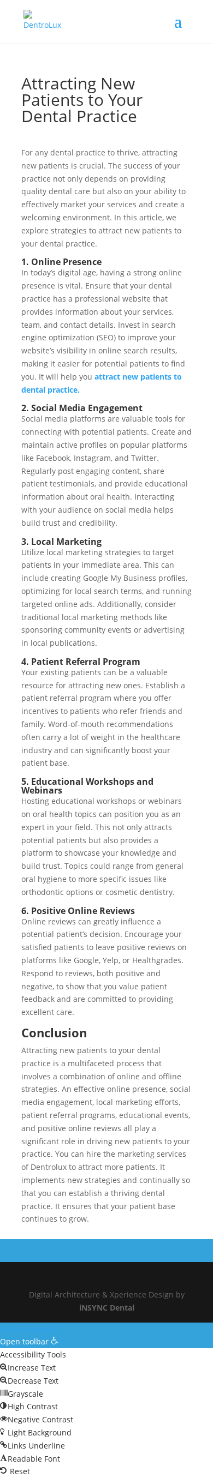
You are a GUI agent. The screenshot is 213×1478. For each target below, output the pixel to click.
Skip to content (27, 1329)
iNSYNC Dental (106, 1307)
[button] (29, 1341)
